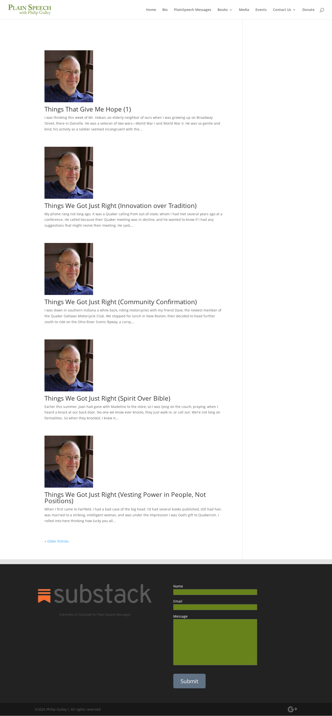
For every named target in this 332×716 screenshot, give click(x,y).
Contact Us (282, 10)
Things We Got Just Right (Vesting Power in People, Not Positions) (125, 497)
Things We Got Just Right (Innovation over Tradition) (120, 205)
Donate (308, 10)
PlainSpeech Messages (192, 10)
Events (261, 10)
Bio (165, 10)
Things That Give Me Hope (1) (87, 109)
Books (223, 10)
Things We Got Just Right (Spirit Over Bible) (107, 398)
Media (244, 10)
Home (151, 10)
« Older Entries (56, 541)
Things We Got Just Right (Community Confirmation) (120, 301)
